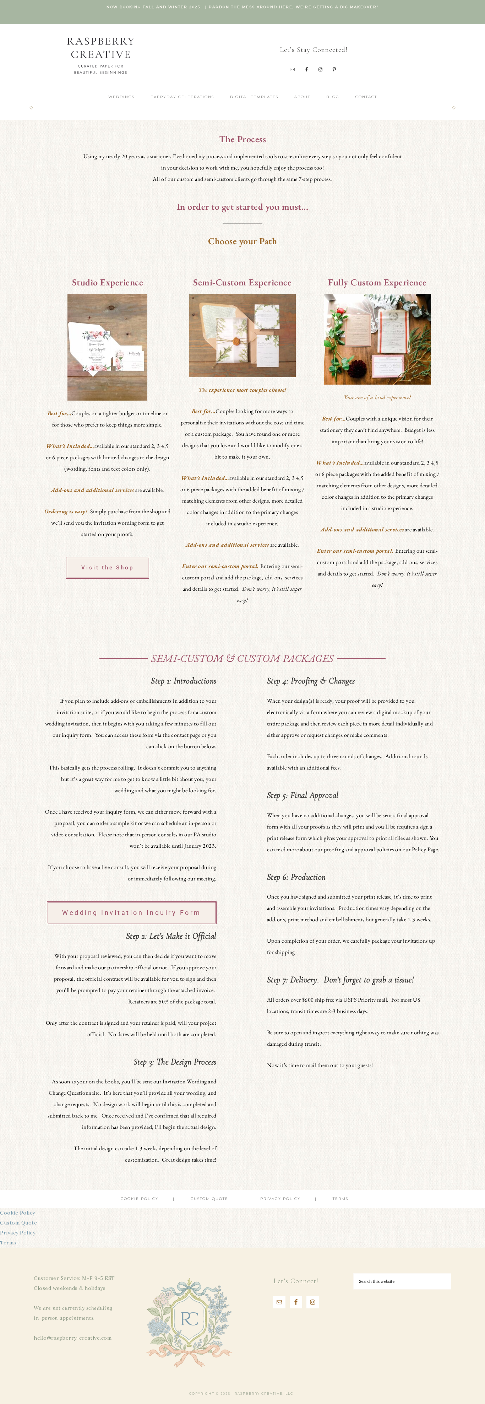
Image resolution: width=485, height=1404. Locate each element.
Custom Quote (18, 1223)
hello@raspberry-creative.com (72, 1338)
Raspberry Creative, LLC (100, 55)
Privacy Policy (17, 1232)
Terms (8, 1242)
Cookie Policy (17, 1213)
